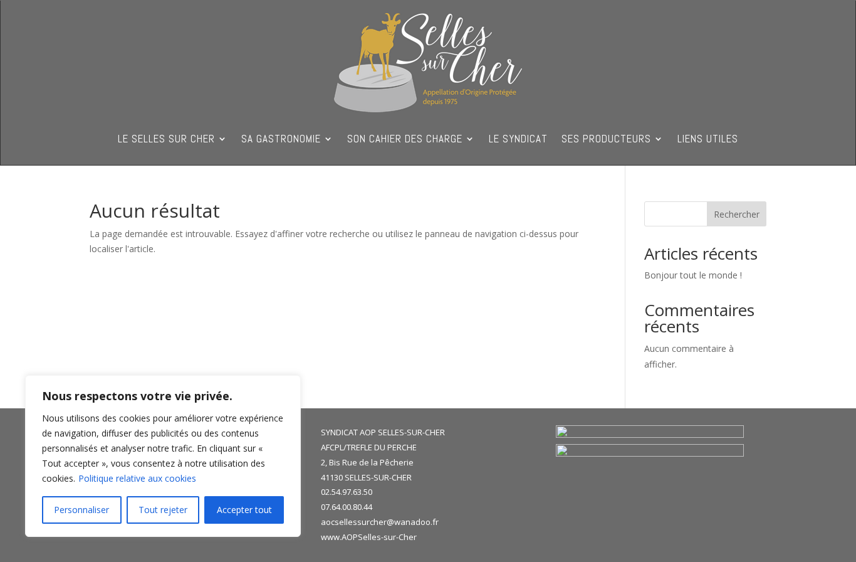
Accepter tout (244, 510)
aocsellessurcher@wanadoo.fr (380, 522)
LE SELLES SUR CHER (166, 140)
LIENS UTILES (707, 140)
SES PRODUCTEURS (606, 140)
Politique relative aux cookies (137, 478)
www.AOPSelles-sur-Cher (369, 537)
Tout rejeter (162, 510)
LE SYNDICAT (518, 140)
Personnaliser (81, 510)
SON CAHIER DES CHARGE (404, 140)
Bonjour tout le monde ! (693, 275)
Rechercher (736, 214)
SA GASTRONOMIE (281, 140)
